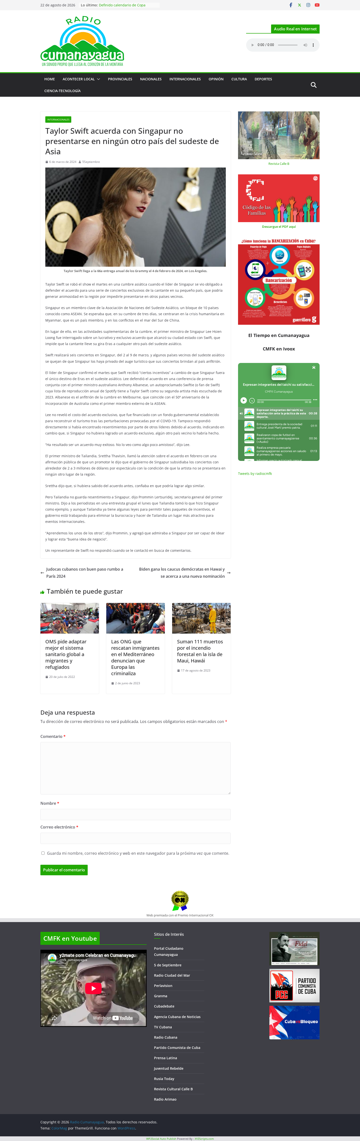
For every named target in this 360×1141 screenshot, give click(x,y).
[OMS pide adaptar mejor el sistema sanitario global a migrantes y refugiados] (69, 606)
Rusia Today (164, 1078)
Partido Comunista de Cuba (177, 1047)
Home (49, 79)
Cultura (239, 79)
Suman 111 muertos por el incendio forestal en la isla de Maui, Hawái (200, 651)
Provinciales (120, 79)
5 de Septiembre (167, 965)
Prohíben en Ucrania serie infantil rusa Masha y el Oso (127, 7)
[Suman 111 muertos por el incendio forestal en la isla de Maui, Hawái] (201, 606)
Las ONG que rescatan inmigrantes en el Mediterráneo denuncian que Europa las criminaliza (135, 657)
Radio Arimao (165, 1099)
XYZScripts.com (204, 1139)
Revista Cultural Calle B (173, 1089)
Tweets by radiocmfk (255, 473)
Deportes (263, 79)
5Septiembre (91, 162)
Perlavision (163, 985)
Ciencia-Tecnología (62, 90)
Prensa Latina (165, 1058)
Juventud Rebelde (168, 1068)
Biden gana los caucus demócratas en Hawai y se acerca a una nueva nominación (182, 572)
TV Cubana (163, 1027)
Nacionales (151, 79)
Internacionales (185, 79)
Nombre (49, 803)
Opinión (216, 79)
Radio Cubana (165, 1037)
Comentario (53, 736)
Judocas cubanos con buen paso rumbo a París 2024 (84, 572)
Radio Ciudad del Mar (172, 975)
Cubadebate (164, 1006)
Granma (160, 996)
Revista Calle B (278, 163)
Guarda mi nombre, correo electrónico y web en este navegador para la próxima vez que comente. (138, 853)
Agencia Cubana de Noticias (177, 1016)
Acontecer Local (79, 79)
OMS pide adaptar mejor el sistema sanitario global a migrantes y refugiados (65, 654)
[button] (97, 79)
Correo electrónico (59, 827)
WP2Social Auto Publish (161, 1139)
